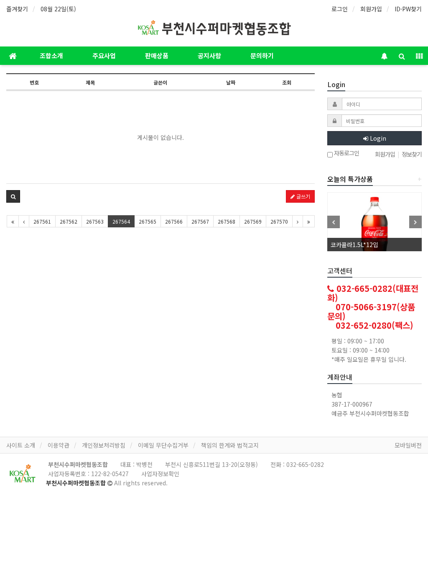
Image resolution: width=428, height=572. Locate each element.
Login (377, 138)
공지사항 (209, 55)
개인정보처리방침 (103, 445)
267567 (200, 221)
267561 (42, 221)
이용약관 (58, 445)
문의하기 (262, 55)
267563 (95, 221)
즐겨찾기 (17, 9)
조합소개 (51, 55)
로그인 (339, 9)
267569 (253, 221)
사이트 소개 (20, 445)
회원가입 (371, 9)
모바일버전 (408, 445)
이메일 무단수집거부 (163, 445)
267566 (174, 221)
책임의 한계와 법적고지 (230, 445)
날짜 (230, 82)
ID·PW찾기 (408, 9)
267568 (226, 221)
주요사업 (104, 55)
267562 (68, 221)
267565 (147, 221)
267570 (279, 221)
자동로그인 (346, 153)
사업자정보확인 (160, 473)
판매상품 (156, 55)
